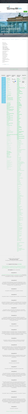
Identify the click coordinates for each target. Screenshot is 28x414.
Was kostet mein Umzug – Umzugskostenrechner (7, 48)
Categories (8, 39)
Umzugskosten (5, 98)
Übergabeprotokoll (20, 219)
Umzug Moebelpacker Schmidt (5, 43)
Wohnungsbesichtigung (21, 249)
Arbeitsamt (8, 80)
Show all (24, 39)
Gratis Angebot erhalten (14, 69)
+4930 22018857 (5, 2)
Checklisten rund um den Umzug (19, 152)
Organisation (19, 210)
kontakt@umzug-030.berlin (13, 2)
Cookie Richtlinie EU (18, 411)
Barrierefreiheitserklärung (21, 149)
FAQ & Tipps (19, 164)
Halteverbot (19, 174)
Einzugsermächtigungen (21, 162)
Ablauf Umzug (8, 79)
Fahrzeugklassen (19, 163)
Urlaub (18, 237)
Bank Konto (19, 145)
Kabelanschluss (19, 184)
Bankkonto (8, 82)
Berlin (7, 83)
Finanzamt (18, 167)
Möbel (18, 205)
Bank (7, 81)
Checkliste (4, 77)
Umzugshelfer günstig (10, 116)
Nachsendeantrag (20, 209)
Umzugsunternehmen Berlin (6, 102)
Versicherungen (19, 238)
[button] (26, 1)
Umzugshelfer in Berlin (10, 118)
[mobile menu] (0, 11)
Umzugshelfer (10, 109)
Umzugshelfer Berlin (5, 94)
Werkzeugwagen (19, 245)
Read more (7, 64)
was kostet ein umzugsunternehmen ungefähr (9, 166)
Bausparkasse (19, 150)
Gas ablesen (19, 168)
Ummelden (8, 102)
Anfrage (25, 11)
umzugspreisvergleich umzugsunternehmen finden (10, 132)
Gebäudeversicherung (20, 170)
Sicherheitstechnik (20, 213)
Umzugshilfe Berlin (5, 96)
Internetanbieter (9, 89)
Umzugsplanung (19, 227)
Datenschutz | (12, 411)
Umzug (4, 79)
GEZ (17, 171)
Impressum (19, 183)
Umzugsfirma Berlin (5, 92)
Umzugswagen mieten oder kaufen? (19, 236)
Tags (13, 39)
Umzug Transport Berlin (4, 89)
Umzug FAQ (4, 83)
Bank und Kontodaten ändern (19, 147)
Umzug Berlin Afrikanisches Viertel (15, 274)
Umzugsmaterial (9, 130)
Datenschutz (19, 157)
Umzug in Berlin (4, 86)
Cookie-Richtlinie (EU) (18, 155)
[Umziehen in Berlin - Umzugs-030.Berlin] (14, 7)
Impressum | (8, 411)
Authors (17, 39)
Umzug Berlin (4, 81)
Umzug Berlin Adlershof (5, 274)
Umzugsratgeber (19, 228)
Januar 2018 (24, 78)
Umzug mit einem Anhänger (19, 221)
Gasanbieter (19, 169)
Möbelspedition (19, 206)
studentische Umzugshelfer (10, 99)
